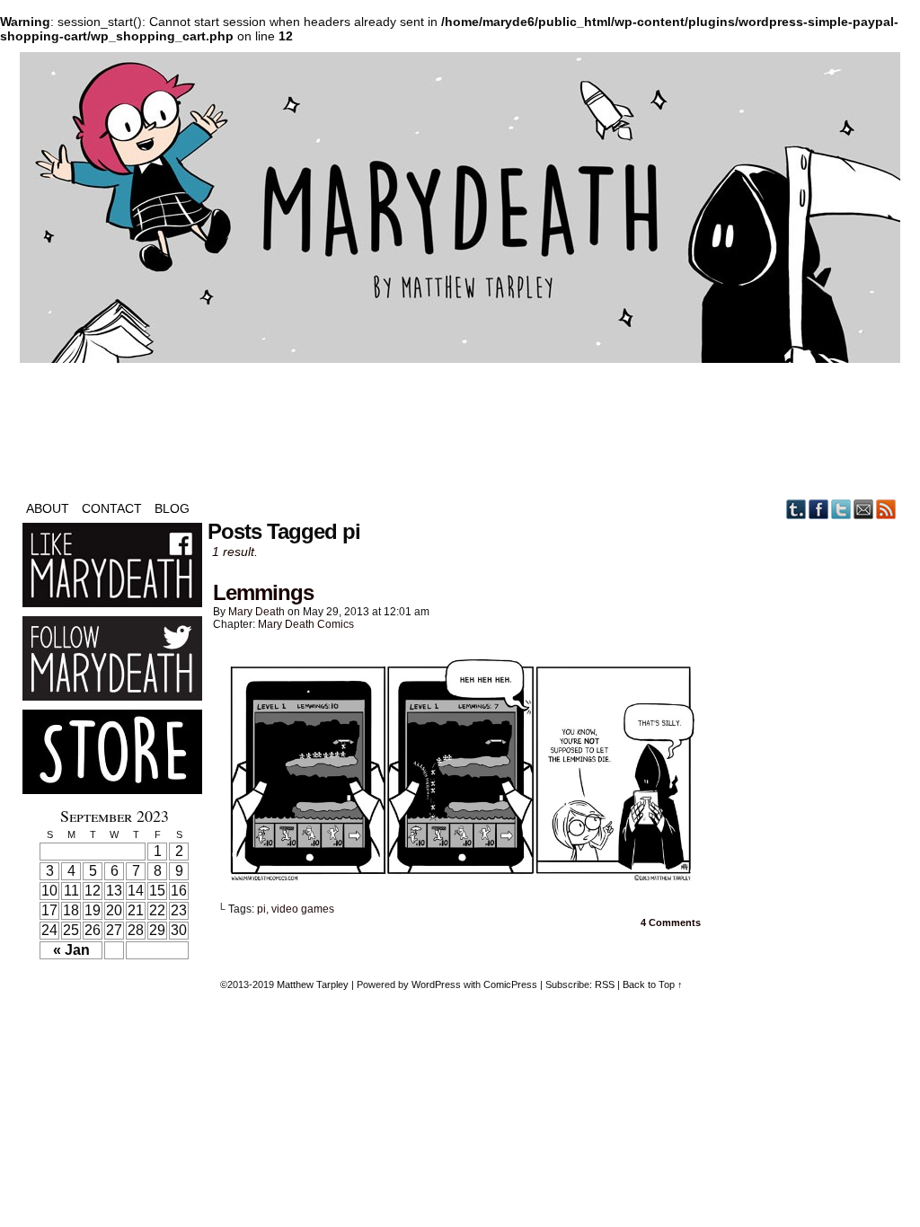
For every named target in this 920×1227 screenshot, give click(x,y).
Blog (172, 508)
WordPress (436, 984)
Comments (671, 922)
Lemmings (263, 592)
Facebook (819, 509)
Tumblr (796, 509)
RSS (886, 509)
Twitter (841, 509)
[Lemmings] (460, 882)
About (47, 508)
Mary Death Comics (306, 624)
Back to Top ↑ (653, 984)
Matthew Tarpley (313, 984)
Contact (112, 508)
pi (261, 909)
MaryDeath (460, 207)
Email (864, 509)
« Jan (71, 950)
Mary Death (256, 611)
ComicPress (510, 984)
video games (302, 909)
